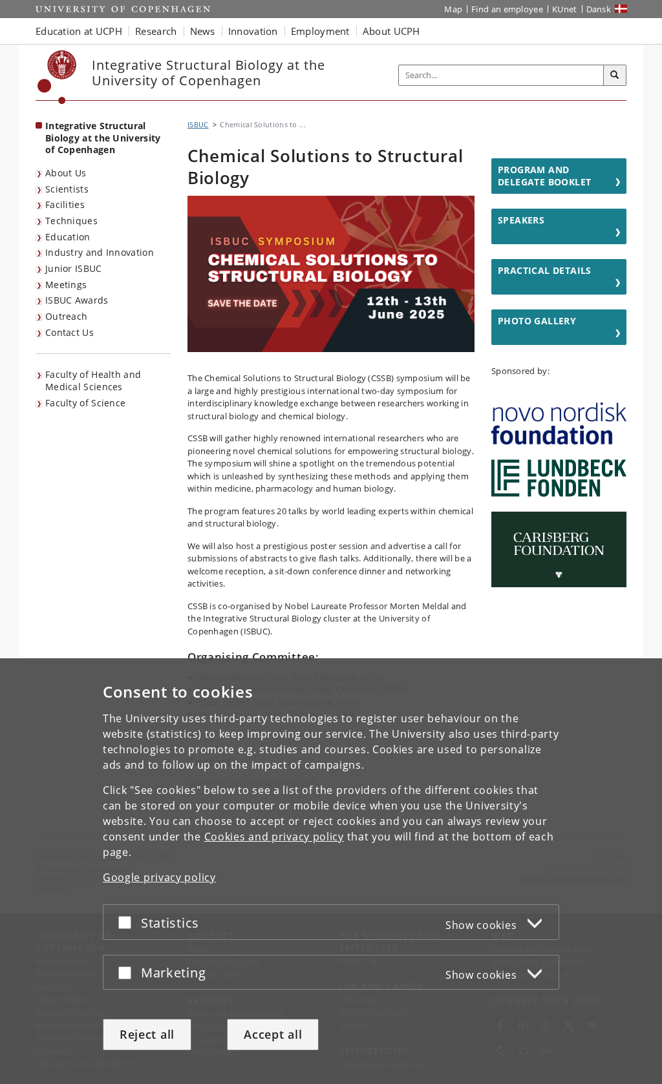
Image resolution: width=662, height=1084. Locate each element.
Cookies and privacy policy (274, 836)
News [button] (202, 31)
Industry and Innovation (99, 252)
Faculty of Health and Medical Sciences (93, 380)
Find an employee (507, 9)
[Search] (614, 76)
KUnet (564, 9)
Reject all (147, 1034)
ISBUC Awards (77, 300)
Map (453, 9)
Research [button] (155, 31)
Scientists (67, 189)
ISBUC (198, 124)
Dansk (599, 9)
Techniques (71, 220)
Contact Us (69, 332)
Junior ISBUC (73, 268)
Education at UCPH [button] (79, 31)
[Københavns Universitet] (57, 77)
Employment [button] (320, 31)
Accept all (273, 1034)
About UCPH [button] (391, 31)
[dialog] (331, 871)
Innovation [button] (253, 31)
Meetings (66, 284)
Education (68, 237)
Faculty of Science (85, 403)
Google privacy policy (159, 877)
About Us (65, 173)
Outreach (66, 316)
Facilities (65, 204)
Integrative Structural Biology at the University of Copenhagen (103, 138)
